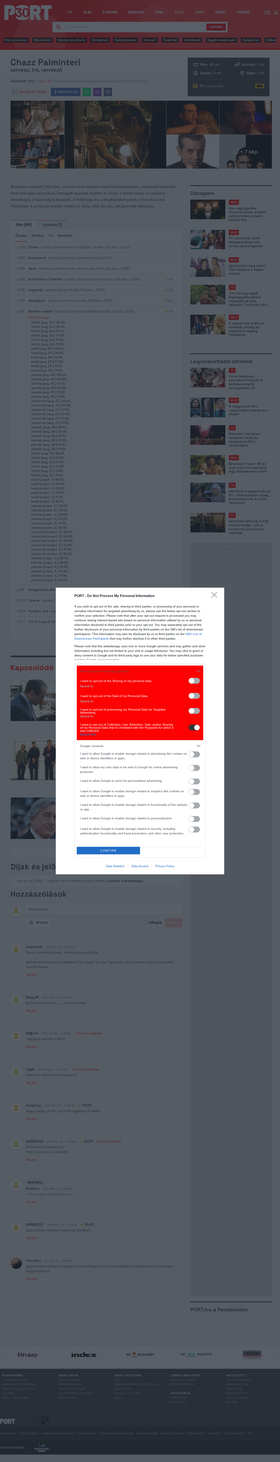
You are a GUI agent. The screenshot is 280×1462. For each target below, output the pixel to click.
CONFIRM (108, 850)
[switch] (194, 681)
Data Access (140, 866)
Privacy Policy (164, 866)
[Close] (216, 596)
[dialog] (140, 731)
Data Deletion (115, 866)
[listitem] (140, 671)
